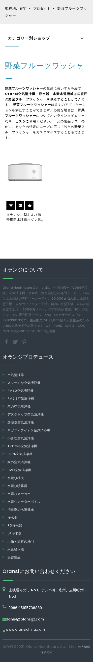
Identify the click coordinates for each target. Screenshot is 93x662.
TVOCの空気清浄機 (22, 446)
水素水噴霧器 (17, 486)
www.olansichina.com (25, 630)
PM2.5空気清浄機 (20, 398)
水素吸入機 (15, 549)
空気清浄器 (15, 375)
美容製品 (14, 557)
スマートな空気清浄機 (24, 382)
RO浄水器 (14, 525)
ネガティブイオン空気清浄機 (29, 430)
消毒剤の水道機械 (20, 509)
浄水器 (12, 517)
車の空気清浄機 (19, 406)
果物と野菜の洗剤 (20, 541)
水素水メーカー (19, 493)
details (33, 203)
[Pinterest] (24, 341)
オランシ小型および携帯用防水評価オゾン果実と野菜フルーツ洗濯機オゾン (23, 217)
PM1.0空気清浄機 (20, 390)
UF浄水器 (14, 533)
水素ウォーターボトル (24, 501)
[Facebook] (6, 341)
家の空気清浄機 (19, 462)
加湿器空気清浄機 (20, 422)
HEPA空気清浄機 (19, 454)
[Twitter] (15, 341)
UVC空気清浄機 (19, 470)
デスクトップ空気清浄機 (25, 414)
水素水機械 (15, 478)
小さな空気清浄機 (20, 438)
